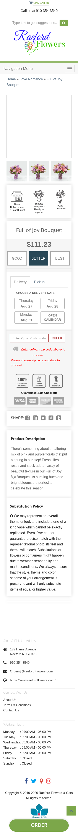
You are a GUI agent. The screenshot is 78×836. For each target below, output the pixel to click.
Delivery (20, 282)
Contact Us (11, 710)
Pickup (39, 282)
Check (57, 338)
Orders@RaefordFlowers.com (31, 671)
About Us (9, 700)
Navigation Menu (18, 68)
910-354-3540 (19, 662)
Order (39, 825)
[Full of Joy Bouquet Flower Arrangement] (16, 171)
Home (11, 79)
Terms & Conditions (17, 705)
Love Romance (31, 79)
